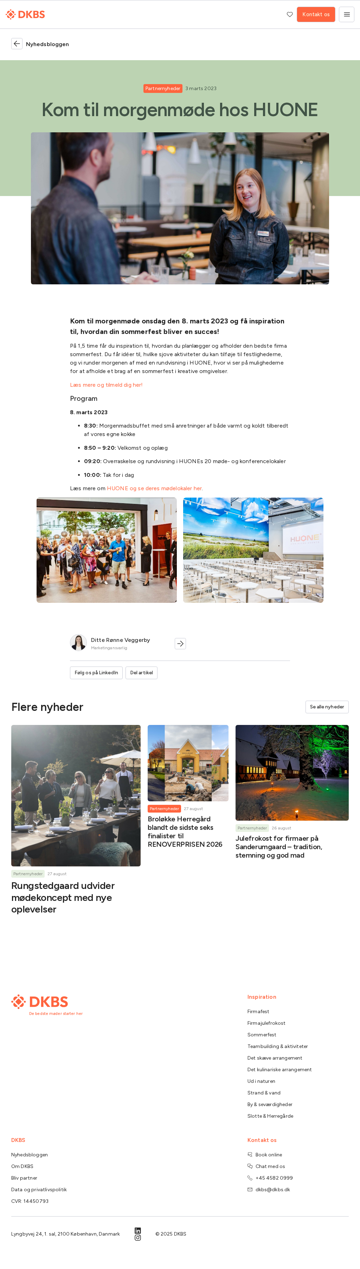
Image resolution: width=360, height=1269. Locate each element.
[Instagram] (137, 1237)
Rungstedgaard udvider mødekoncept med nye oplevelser (63, 897)
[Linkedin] (137, 1230)
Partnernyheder (163, 88)
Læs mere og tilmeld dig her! (106, 384)
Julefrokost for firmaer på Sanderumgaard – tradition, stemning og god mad (279, 846)
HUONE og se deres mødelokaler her (154, 488)
